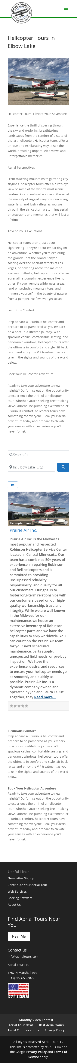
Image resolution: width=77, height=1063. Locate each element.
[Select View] (13, 485)
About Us (14, 904)
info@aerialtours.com (23, 956)
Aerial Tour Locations (23, 1030)
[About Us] (18, 997)
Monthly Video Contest (36, 1020)
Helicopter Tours (20, 523)
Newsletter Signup (21, 878)
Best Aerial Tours (51, 1025)
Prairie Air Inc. (23, 530)
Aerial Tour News (21, 1025)
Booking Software (20, 898)
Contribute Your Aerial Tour (27, 885)
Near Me (19, 936)
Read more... (45, 697)
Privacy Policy (54, 1030)
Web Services (17, 891)
